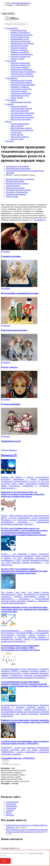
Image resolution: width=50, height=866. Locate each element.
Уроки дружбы (17, 98)
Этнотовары (11, 100)
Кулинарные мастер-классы (17, 183)
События (9, 104)
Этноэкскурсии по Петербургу (23, 72)
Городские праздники (20, 111)
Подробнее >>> (40, 220)
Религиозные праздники (21, 119)
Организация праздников (21, 82)
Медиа (8, 122)
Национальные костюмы (21, 102)
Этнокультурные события (21, 108)
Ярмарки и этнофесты (20, 52)
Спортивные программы (21, 93)
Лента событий (17, 126)
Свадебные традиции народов (18, 190)
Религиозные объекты (20, 67)
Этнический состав (19, 30)
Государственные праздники (22, 113)
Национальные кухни (20, 39)
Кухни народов (17, 135)
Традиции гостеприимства (17, 192)
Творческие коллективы (21, 41)
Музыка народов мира (15, 181)
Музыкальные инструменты (22, 43)
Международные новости (21, 128)
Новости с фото (17, 139)
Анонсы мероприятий (20, 124)
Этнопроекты (11, 78)
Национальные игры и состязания (20, 179)
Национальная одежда (20, 37)
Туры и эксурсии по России (22, 76)
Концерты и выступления (21, 80)
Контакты (10, 141)
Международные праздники (22, 117)
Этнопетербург (12, 28)
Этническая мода (13, 186)
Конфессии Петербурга (20, 32)
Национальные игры (19, 46)
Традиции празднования (16, 194)
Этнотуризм (11, 61)
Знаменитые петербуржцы (22, 69)
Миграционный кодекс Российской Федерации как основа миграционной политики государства (27, 830)
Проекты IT (9, 455)
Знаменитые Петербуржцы (22, 54)
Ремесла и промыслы (19, 50)
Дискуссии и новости (20, 137)
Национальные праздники (22, 35)
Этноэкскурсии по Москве (22, 74)
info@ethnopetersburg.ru (20, 3)
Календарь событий (19, 106)
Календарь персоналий (20, 63)
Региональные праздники (21, 115)
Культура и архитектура (20, 56)
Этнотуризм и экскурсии (21, 89)
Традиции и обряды (19, 91)
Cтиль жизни (16, 132)
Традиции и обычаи (19, 48)
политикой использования (35, 853)
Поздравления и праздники (22, 130)
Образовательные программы (23, 85)
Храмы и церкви (18, 59)
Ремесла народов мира (15, 188)
